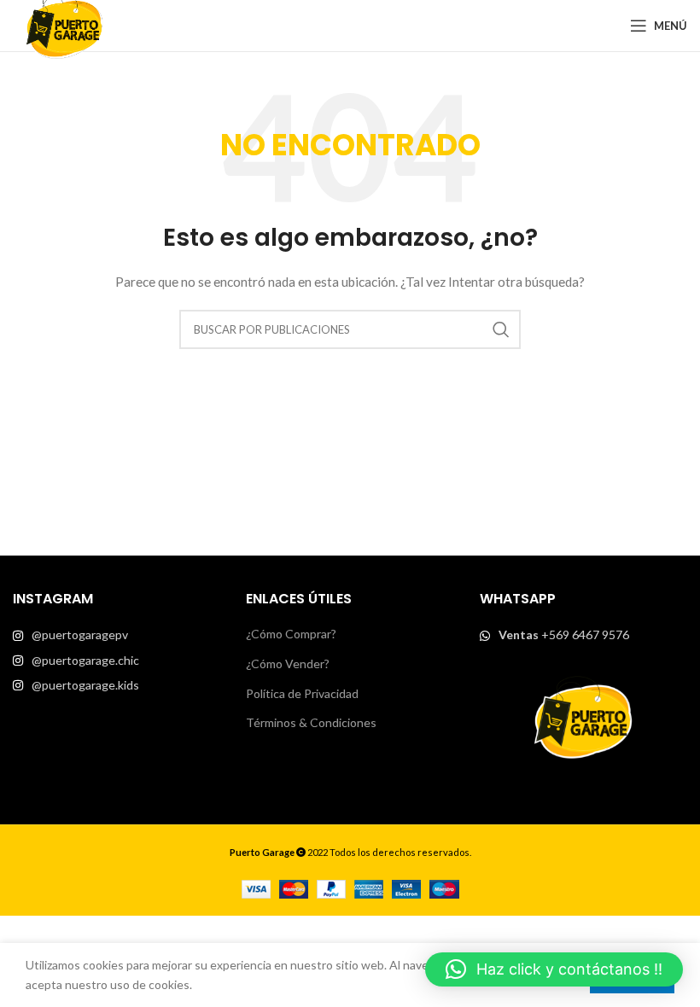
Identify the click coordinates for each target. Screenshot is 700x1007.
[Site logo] (64, 24)
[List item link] (116, 635)
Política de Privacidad (302, 693)
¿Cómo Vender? (288, 663)
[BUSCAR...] (501, 329)
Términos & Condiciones (311, 722)
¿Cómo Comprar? (291, 633)
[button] (554, 969)
